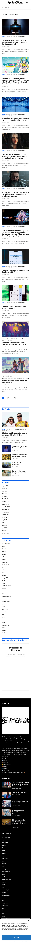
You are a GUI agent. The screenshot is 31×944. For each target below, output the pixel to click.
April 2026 (4, 496)
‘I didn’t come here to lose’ (20, 792)
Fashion (4, 570)
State (3, 617)
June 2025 (4, 522)
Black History (5, 549)
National (4, 599)
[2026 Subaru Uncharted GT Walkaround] (6, 465)
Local (3, 593)
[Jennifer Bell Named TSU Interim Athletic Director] (6, 448)
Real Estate (5, 609)
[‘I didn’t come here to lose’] (6, 795)
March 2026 (5, 499)
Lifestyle (4, 591)
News (3, 604)
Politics (3, 606)
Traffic (3, 622)
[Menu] (3, 3)
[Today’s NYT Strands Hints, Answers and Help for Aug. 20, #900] (15, 256)
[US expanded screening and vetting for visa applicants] (6, 803)
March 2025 (5, 530)
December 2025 (6, 506)
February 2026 (5, 501)
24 (14, 397)
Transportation (5, 625)
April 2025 (4, 527)
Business (4, 551)
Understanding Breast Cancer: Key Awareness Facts (19, 812)
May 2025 (4, 525)
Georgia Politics (6, 578)
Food (3, 572)
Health (3, 583)
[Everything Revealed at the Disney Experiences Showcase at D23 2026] (15, 329)
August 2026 (5, 485)
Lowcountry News (6, 596)
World (3, 633)
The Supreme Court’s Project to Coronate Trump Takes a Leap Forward (20, 784)
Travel (3, 627)
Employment (5, 562)
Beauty (3, 546)
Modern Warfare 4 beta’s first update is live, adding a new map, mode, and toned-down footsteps (15, 194)
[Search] (27, 3)
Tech (3, 620)
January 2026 (5, 504)
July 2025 (4, 520)
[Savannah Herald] (15, 3)
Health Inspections (6, 585)
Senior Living (5, 612)
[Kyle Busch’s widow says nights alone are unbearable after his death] (15, 419)
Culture (3, 557)
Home (3, 7)
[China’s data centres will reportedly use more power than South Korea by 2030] (15, 104)
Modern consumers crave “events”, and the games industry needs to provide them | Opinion (15, 380)
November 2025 (6, 509)
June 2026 (4, 491)
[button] (28, 920)
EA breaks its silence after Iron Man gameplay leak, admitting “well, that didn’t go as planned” (14, 42)
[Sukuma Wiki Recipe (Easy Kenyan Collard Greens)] (6, 457)
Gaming (4, 575)
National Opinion (6, 601)
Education (4, 559)
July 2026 (4, 488)
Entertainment (5, 564)
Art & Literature (6, 543)
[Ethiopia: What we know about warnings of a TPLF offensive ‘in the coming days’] (6, 822)
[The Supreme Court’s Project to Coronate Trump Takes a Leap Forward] (6, 785)
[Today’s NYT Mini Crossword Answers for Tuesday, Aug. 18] (15, 293)
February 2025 (5, 533)
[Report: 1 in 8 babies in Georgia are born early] (6, 473)
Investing (4, 588)
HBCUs (3, 580)
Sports (3, 614)
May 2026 (4, 493)
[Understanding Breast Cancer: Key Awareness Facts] (6, 812)
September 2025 (6, 514)
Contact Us (24, 942)
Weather (4, 630)
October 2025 (5, 512)
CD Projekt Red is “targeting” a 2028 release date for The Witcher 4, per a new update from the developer (14, 156)
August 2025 (5, 517)
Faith (3, 567)
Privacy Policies (17, 942)
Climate (4, 554)
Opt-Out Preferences (8, 942)
